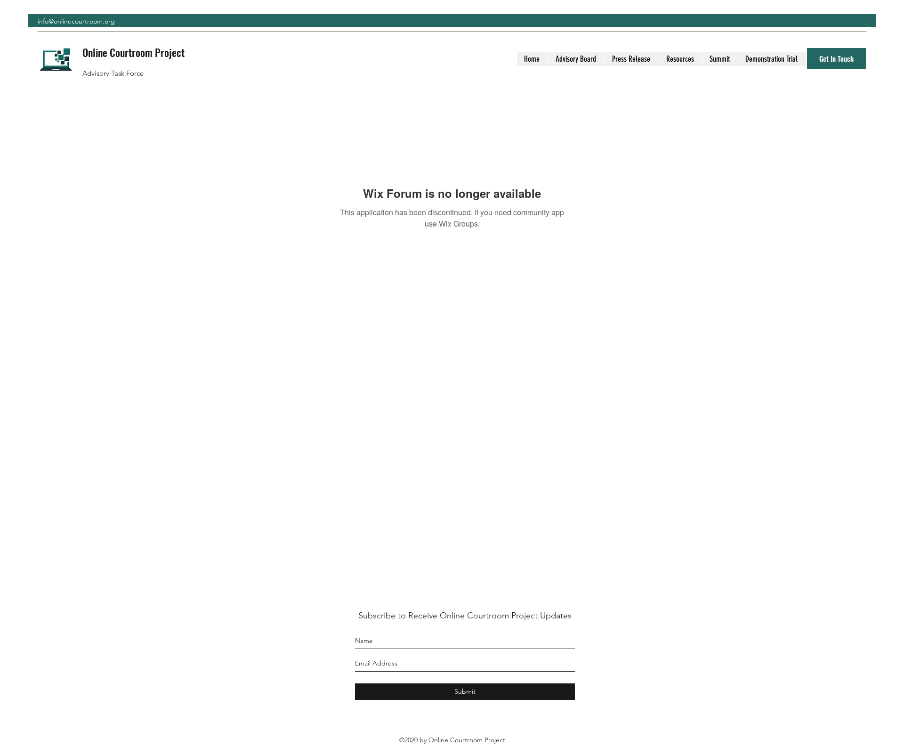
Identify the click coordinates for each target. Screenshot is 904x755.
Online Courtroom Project (133, 52)
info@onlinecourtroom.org (76, 21)
